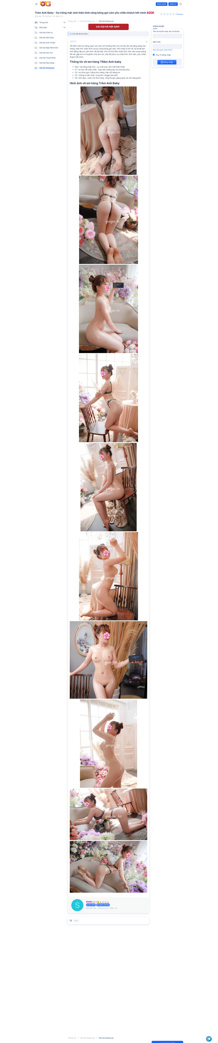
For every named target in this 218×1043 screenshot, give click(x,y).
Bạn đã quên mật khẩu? (162, 50)
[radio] (161, 14)
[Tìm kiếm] (180, 4)
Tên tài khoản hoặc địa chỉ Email (166, 31)
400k (76, 920)
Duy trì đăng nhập (163, 55)
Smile (39, 16)
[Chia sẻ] (146, 42)
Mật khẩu (157, 42)
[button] (37, 4)
